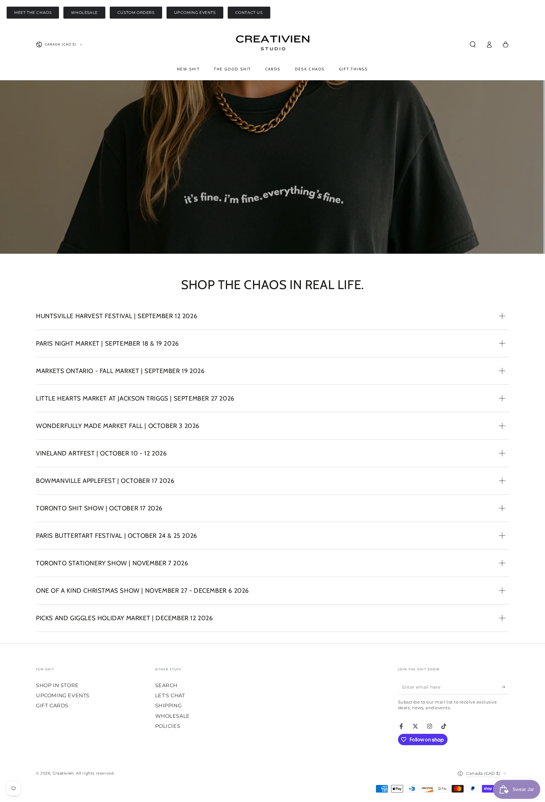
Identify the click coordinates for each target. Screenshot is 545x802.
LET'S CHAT (170, 695)
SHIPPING (168, 706)
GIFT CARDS (52, 706)
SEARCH (166, 685)
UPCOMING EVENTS (195, 12)
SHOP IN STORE (57, 685)
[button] (473, 44)
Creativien (63, 773)
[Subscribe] (505, 687)
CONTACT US (249, 12)
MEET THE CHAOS (32, 12)
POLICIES (167, 726)
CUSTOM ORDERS (136, 12)
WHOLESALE (84, 12)
